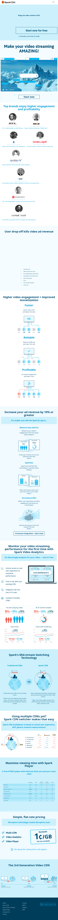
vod (52, 59)
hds (9, 58)
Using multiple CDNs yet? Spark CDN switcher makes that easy (29, 717)
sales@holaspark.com (49, 904)
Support (24, 907)
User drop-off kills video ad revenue (29, 231)
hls (2, 59)
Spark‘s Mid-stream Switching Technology (29, 656)
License (24, 903)
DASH (12, 58)
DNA (23, 910)
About (4, 903)
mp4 (6, 58)
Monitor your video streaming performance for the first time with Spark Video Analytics (29, 549)
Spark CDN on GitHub (9, 907)
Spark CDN (6, 905)
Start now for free (36, 30)
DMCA (24, 905)
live (56, 58)
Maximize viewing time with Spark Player (29, 764)
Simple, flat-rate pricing (29, 817)
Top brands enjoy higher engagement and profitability (29, 107)
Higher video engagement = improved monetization (29, 298)
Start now (29, 96)
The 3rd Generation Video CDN (29, 865)
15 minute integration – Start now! (29, 533)
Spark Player (6, 910)
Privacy (5, 914)
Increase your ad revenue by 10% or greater (29, 413)
